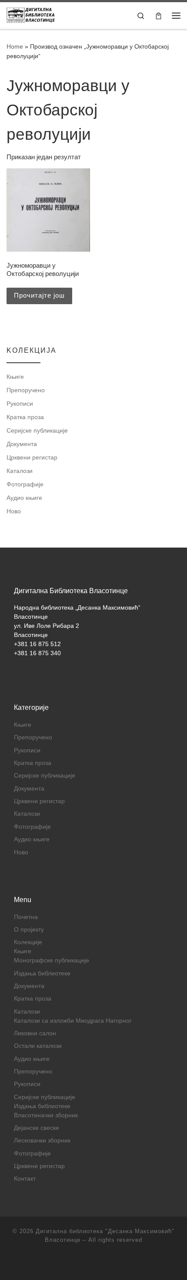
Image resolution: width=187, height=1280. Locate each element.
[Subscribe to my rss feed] (93, 1263)
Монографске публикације (51, 960)
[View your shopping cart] (158, 15)
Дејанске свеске (36, 1128)
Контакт (25, 1178)
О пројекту (29, 929)
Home (15, 46)
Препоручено (26, 390)
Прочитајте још (39, 295)
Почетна (26, 917)
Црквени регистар (32, 457)
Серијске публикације (37, 430)
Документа (22, 443)
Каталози (20, 470)
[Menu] (176, 15)
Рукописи (20, 403)
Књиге (15, 376)
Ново (14, 511)
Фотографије (25, 484)
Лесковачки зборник (42, 1140)
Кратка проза (25, 417)
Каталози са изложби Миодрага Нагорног (73, 1020)
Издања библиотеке (42, 973)
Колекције (28, 942)
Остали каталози (38, 1046)
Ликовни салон (35, 1033)
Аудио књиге (24, 497)
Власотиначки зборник (46, 1115)
